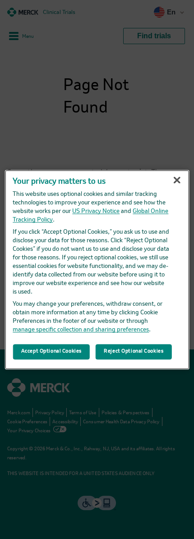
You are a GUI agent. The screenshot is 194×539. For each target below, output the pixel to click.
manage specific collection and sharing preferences (81, 330)
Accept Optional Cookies (51, 351)
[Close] (177, 180)
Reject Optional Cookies (133, 351)
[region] (97, 269)
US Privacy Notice (96, 211)
